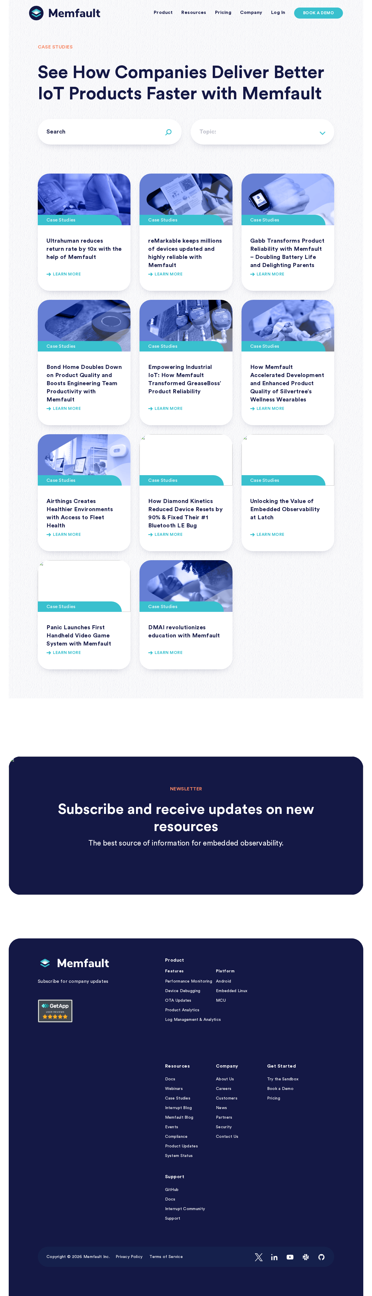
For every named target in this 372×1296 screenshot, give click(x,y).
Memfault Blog (179, 1117)
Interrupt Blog (178, 1108)
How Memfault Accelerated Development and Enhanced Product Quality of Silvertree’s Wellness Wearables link (288, 362)
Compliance (176, 1137)
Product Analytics (182, 1010)
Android (223, 981)
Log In (278, 12)
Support (175, 1176)
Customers (226, 1098)
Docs (170, 1079)
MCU (221, 1000)
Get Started (281, 1066)
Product (174, 960)
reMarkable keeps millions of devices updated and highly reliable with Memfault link (186, 232)
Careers (223, 1089)
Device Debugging (183, 991)
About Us (225, 1079)
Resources (177, 1066)
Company (227, 1066)
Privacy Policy (129, 1257)
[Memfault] (64, 13)
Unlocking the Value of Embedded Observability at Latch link (288, 492)
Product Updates (181, 1146)
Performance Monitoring (188, 981)
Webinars (174, 1089)
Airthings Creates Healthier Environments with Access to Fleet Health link (84, 492)
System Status (179, 1156)
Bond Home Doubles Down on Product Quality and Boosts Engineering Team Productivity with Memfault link (84, 362)
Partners (224, 1117)
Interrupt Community (185, 1209)
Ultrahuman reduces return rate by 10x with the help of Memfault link (84, 232)
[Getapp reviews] (55, 1020)
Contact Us (227, 1137)
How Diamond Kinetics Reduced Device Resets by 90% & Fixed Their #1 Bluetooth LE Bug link (186, 492)
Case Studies (178, 1098)
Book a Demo (318, 13)
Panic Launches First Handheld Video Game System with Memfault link (84, 614)
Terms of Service (166, 1257)
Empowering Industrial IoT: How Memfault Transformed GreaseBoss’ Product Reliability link (186, 362)
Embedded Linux (231, 991)
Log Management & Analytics (193, 1020)
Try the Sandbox (283, 1079)
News (221, 1108)
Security (224, 1127)
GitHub (172, 1190)
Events (171, 1127)
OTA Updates (178, 1000)
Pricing (273, 1098)
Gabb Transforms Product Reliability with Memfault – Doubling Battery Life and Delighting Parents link (288, 232)
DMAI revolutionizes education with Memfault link (186, 614)
